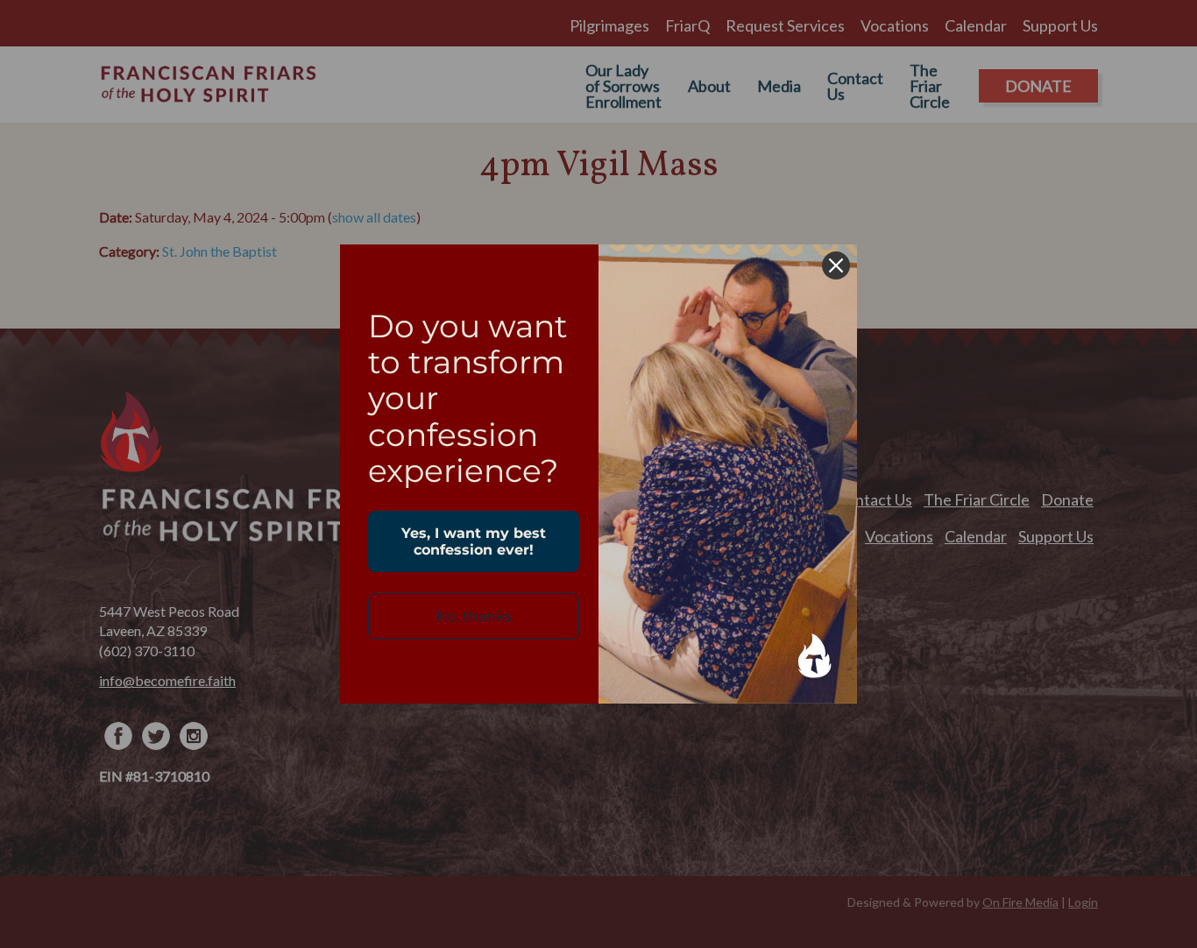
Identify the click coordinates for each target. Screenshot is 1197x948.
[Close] (836, 265)
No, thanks (474, 616)
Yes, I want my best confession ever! (473, 541)
